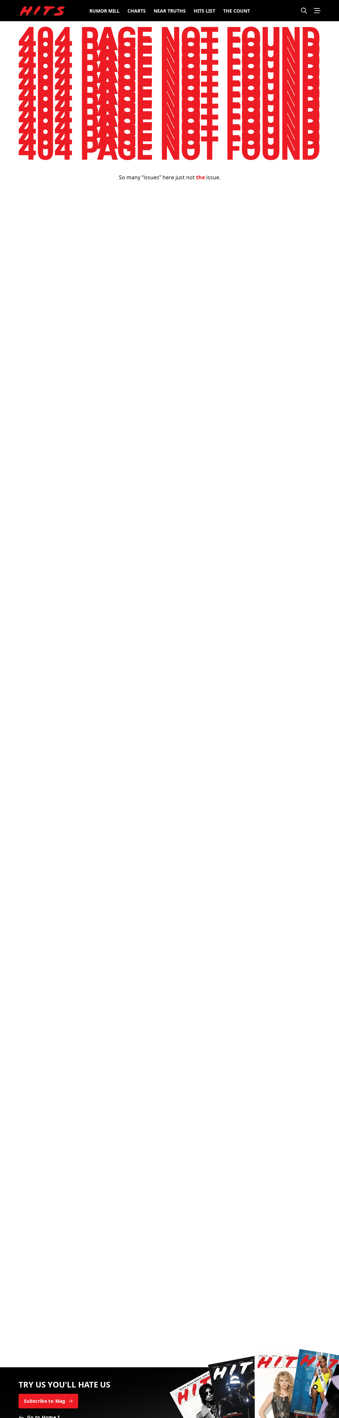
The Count (236, 11)
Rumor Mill (104, 11)
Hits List (204, 11)
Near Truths (170, 11)
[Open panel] (317, 10)
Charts (136, 11)
